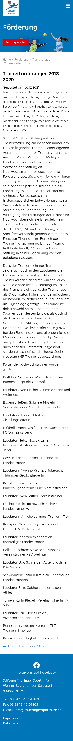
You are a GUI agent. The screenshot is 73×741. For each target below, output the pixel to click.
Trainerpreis (40, 59)
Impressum (12, 718)
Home (7, 59)
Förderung (21, 59)
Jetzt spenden (15, 43)
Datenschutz (13, 723)
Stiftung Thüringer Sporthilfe (11, 8)
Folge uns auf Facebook (36, 672)
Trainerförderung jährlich (20, 63)
